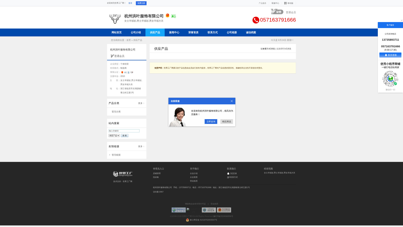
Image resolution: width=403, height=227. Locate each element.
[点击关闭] (231, 101)
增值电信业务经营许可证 (195, 204)
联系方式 (234, 177)
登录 (130, 3)
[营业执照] (167, 16)
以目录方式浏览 (284, 49)
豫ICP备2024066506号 (223, 216)
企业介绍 (194, 173)
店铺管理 (157, 173)
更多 (140, 103)
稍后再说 (226, 121)
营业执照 (194, 181)
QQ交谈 (233, 173)
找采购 (156, 177)
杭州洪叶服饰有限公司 (162, 187)
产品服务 (262, 3)
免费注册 (141, 3)
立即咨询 (211, 121)
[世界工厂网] (123, 177)
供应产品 (137, 40)
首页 (128, 40)
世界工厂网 (127, 181)
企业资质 (194, 177)
